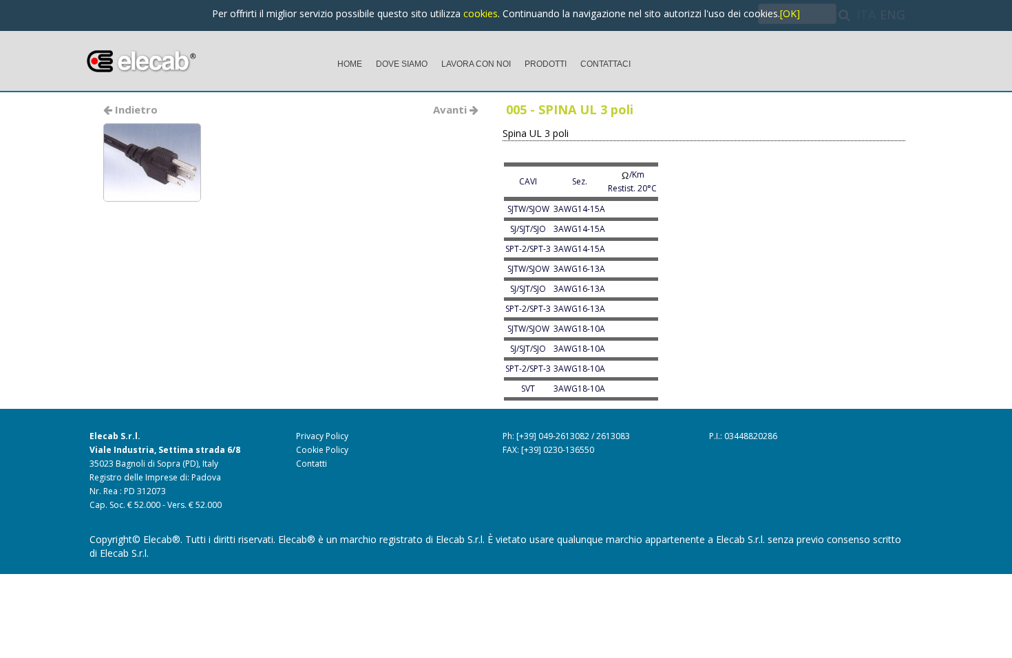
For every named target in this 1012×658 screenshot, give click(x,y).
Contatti (311, 463)
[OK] (790, 13)
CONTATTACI (605, 64)
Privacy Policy (322, 436)
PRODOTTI (546, 64)
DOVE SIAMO (402, 64)
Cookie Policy (322, 450)
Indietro (135, 109)
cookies (480, 13)
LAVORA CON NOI (476, 64)
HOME (349, 64)
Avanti (451, 109)
